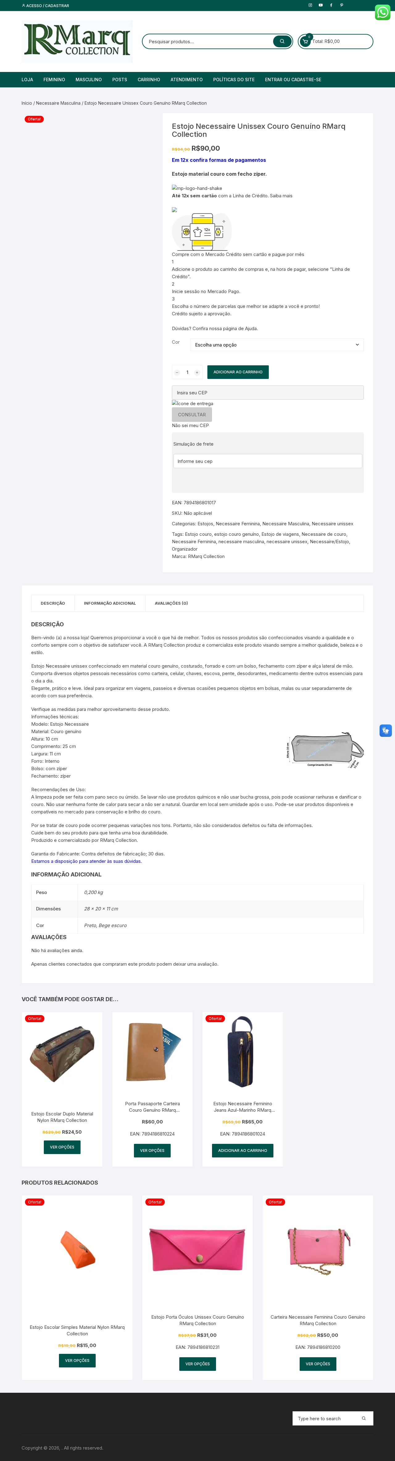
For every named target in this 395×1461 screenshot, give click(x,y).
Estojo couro (198, 534)
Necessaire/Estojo (329, 541)
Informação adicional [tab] (110, 603)
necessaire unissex (287, 541)
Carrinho (149, 79)
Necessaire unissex (332, 524)
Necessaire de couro (323, 534)
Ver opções (62, 1147)
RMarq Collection (206, 556)
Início (27, 103)
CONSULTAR (192, 415)
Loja (27, 79)
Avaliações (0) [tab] (171, 603)
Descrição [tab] (53, 603)
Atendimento (187, 79)
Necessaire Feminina (238, 524)
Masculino (89, 79)
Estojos (205, 524)
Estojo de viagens (280, 534)
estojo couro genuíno (236, 534)
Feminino (54, 79)
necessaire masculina (241, 541)
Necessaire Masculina (58, 103)
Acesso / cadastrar (47, 5)
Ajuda (251, 328)
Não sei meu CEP (190, 425)
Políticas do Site (234, 79)
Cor (176, 342)
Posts (119, 79)
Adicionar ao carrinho (238, 372)
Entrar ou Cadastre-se (293, 79)
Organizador (185, 549)
